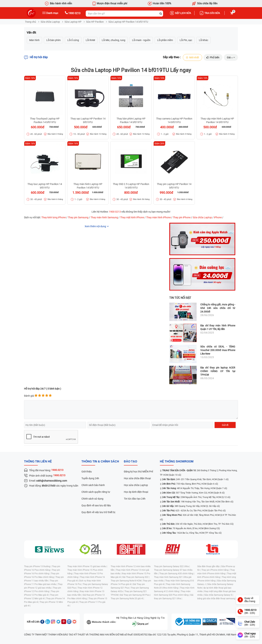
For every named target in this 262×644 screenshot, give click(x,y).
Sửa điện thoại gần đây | (209, 566)
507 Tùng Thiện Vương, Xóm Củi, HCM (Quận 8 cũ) (193, 493)
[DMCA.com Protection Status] (209, 621)
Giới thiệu (86, 471)
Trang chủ (30, 21)
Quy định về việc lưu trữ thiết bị (98, 512)
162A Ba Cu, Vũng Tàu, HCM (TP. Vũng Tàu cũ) (192, 533)
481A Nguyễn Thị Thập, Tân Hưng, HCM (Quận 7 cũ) (194, 488)
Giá (229, 57)
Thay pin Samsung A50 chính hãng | (176, 573)
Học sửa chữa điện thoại (137, 478)
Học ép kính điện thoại (136, 491)
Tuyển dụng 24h (90, 478)
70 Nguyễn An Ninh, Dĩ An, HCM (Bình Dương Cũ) (191, 528)
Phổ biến (214, 57)
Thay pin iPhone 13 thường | (38, 566)
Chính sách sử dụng (92, 498)
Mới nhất (194, 57)
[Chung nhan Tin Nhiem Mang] (227, 621)
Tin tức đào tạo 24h (134, 498)
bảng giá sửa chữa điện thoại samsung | (216, 598)
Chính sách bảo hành (93, 485)
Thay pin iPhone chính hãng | (215, 570)
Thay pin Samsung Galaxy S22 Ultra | (172, 566)
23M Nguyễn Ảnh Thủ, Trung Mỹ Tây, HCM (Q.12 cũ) (196, 497)
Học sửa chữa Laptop (136, 485)
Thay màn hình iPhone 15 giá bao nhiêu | (87, 566)
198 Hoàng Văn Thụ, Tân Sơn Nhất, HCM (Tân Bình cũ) (197, 501)
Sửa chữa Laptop (50, 21)
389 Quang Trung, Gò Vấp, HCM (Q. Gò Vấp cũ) (191, 506)
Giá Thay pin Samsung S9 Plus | (135, 595)
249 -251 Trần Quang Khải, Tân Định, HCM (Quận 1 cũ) (195, 479)
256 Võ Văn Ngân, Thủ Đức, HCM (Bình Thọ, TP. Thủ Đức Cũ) (197, 524)
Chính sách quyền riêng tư (95, 491)
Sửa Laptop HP (73, 21)
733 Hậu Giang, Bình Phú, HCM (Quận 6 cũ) (190, 484)
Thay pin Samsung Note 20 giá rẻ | (127, 598)
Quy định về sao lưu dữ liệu (96, 505)
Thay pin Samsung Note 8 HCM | (127, 580)
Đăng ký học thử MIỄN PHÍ (138, 471)
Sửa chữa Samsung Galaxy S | (218, 595)
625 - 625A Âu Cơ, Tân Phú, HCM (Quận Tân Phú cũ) (194, 510)
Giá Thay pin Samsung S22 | (136, 577)
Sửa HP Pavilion (95, 21)
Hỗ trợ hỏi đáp (39, 57)
